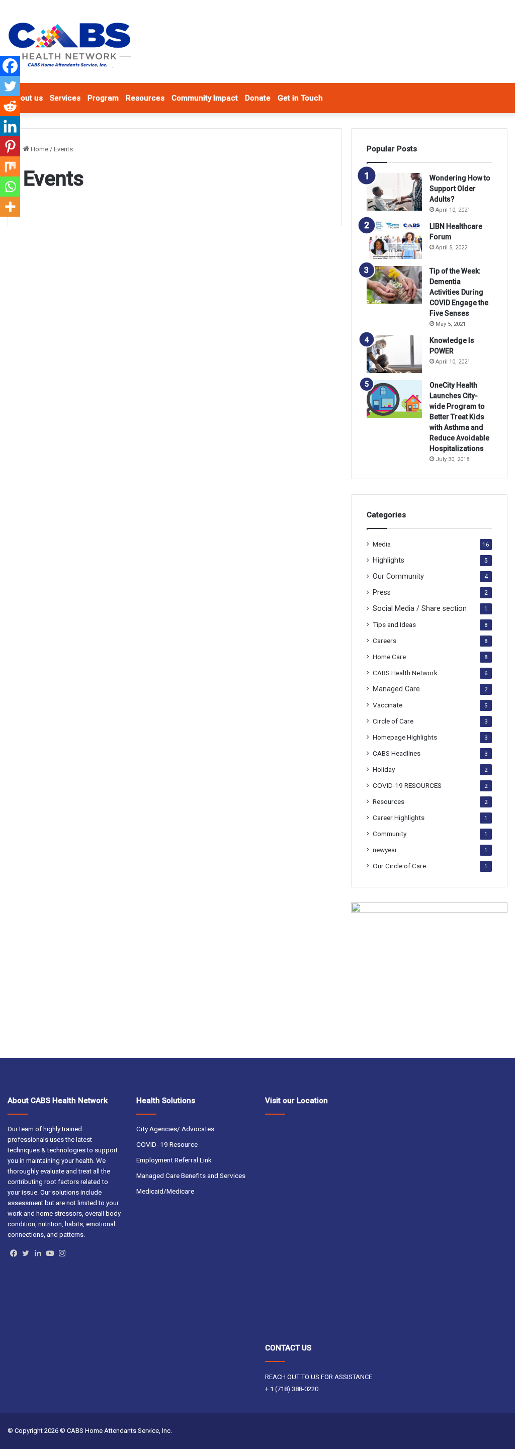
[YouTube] (50, 1253)
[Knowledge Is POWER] (394, 354)
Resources (145, 98)
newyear (385, 850)
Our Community (398, 576)
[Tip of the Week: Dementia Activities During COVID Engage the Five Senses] (394, 285)
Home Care (389, 657)
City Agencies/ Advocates (175, 1129)
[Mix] (10, 166)
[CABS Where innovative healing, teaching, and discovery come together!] (69, 45)
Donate (258, 98)
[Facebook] (10, 66)
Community (389, 834)
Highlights (388, 560)
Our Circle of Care (399, 866)
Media (382, 544)
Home (38, 149)
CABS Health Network (405, 673)
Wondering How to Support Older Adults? (460, 188)
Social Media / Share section (420, 608)
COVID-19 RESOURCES (407, 785)
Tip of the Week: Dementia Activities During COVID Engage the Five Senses (459, 292)
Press (382, 592)
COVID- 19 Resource (167, 1144)
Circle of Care (393, 721)
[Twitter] (10, 86)
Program (103, 98)
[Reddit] (10, 106)
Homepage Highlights (405, 737)
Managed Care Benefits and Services (190, 1175)
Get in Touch (300, 98)
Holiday (384, 769)
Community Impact (204, 98)
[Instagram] (62, 1253)
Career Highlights (398, 817)
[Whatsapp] (10, 186)
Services (65, 98)
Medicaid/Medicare (165, 1191)
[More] (10, 207)
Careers (384, 641)
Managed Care (396, 689)
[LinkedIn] (38, 1253)
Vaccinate (387, 705)
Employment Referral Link (174, 1160)
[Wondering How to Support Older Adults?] (394, 192)
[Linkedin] (10, 126)
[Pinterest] (10, 146)
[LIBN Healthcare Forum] (394, 240)
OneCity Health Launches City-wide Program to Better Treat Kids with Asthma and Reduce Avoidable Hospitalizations (459, 416)
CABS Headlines (396, 753)
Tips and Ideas (394, 624)
